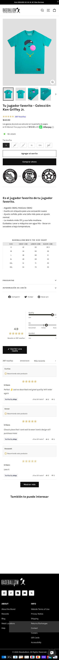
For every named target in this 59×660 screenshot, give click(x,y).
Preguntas (8, 280)
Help (3, 628)
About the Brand (8, 609)
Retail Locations (8, 624)
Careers (34, 633)
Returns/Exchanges (39, 624)
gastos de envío (12, 124)
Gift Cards (35, 638)
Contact (34, 628)
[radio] (6, 145)
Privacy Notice (37, 614)
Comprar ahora (29, 162)
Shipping (34, 619)
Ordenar (25, 361)
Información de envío (15, 288)
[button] (14, 116)
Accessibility (36, 643)
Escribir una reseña (18, 351)
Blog (3, 619)
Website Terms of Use (40, 609)
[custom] (4, 593)
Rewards (5, 614)
